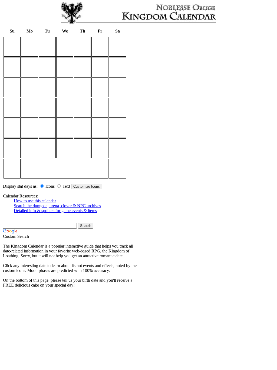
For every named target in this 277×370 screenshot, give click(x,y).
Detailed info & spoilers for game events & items (55, 210)
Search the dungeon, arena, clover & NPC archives (57, 205)
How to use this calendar (35, 201)
